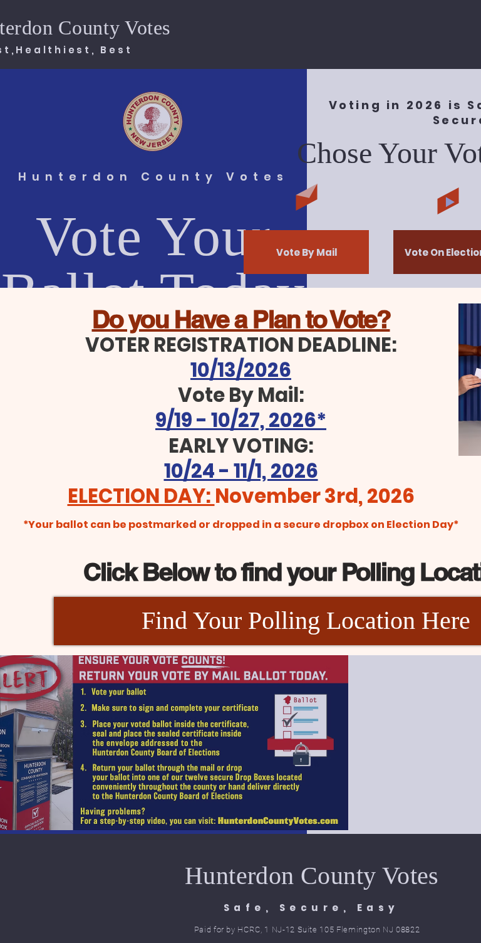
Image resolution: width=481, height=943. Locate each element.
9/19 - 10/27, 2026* (240, 420)
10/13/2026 (240, 370)
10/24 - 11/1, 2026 (241, 471)
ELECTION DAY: (141, 496)
